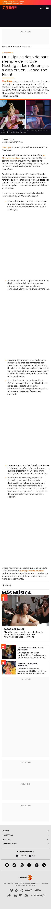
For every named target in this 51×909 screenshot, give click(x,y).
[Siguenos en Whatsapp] (44, 866)
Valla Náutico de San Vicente (13, 2)
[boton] (37, 831)
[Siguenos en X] (36, 866)
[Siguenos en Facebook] (29, 866)
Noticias (16, 46)
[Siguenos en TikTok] (14, 866)
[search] (41, 8)
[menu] (47, 7)
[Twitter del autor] (13, 140)
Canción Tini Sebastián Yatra (12, 3)
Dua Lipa (7, 81)
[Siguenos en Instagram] (22, 866)
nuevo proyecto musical (31, 571)
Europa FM (6, 46)
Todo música (26, 46)
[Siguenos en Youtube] (7, 866)
